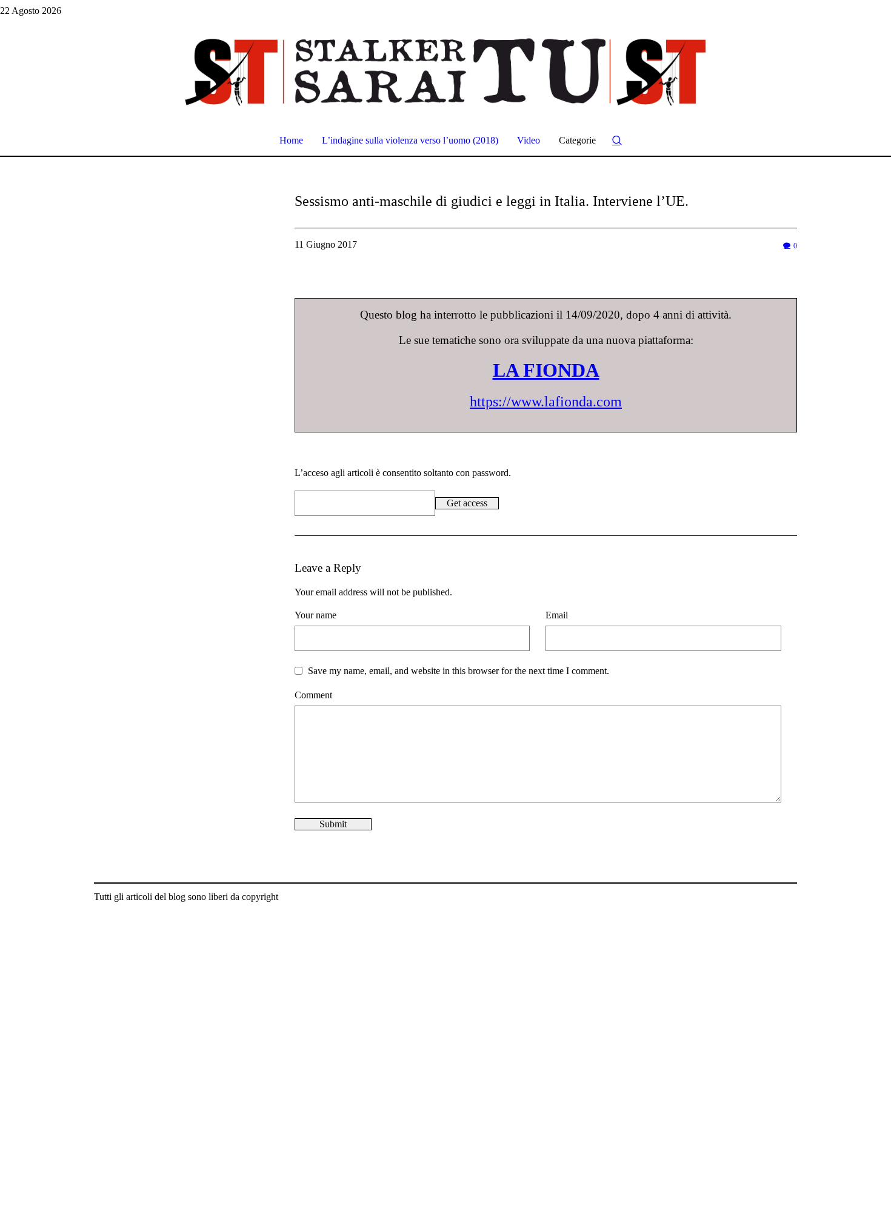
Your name (315, 615)
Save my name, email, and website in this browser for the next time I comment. (458, 671)
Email (557, 615)
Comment (313, 695)
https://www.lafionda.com (546, 401)
